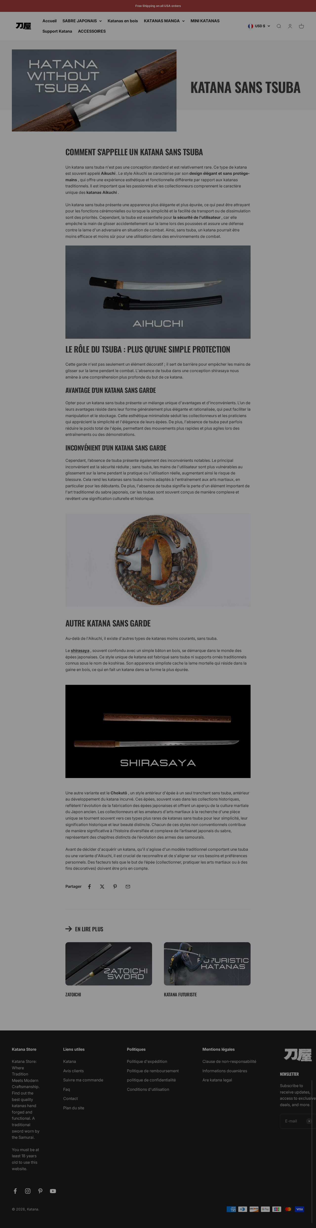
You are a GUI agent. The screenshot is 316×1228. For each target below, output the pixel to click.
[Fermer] (301, 1089)
